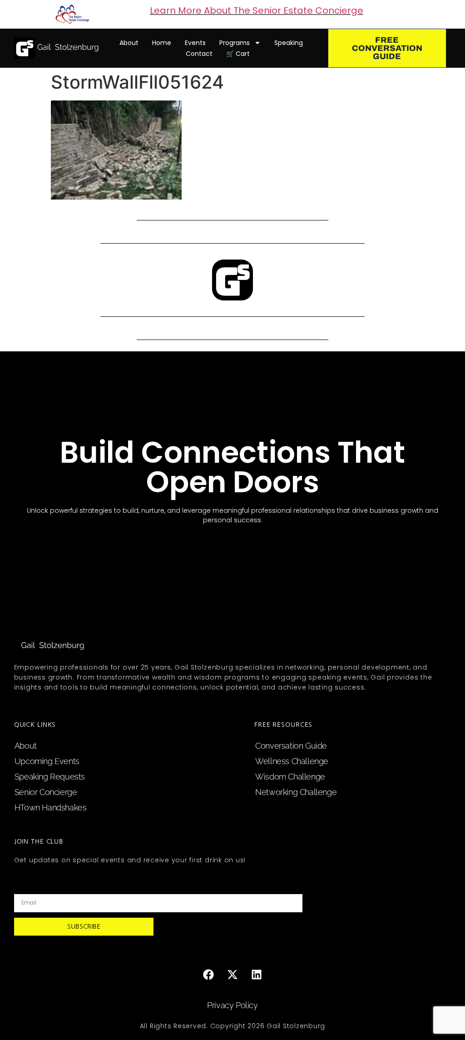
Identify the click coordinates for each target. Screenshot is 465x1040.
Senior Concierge (46, 792)
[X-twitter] (232, 974)
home (161, 42)
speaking (288, 42)
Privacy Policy (232, 1005)
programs (234, 42)
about (129, 42)
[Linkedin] (256, 974)
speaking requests (50, 776)
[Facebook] (208, 974)
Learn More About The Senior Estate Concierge (256, 10)
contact (199, 53)
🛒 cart (238, 53)
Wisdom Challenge (290, 776)
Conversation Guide (291, 745)
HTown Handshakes (51, 807)
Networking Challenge (295, 792)
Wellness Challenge (291, 761)
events (195, 42)
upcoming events (47, 761)
